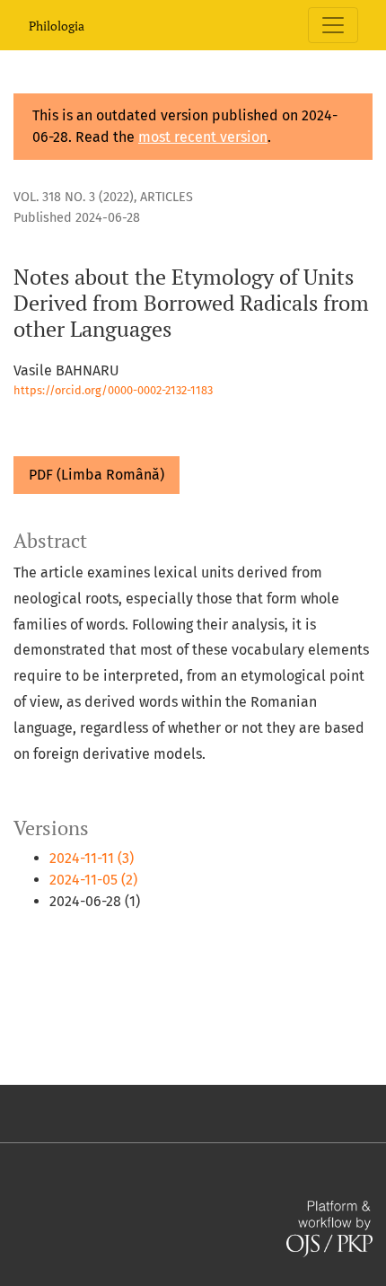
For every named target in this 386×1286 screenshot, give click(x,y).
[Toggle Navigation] (333, 25)
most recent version (203, 136)
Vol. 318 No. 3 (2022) (73, 197)
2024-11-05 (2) (93, 879)
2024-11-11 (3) (91, 858)
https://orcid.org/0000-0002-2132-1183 (113, 390)
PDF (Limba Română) (96, 474)
